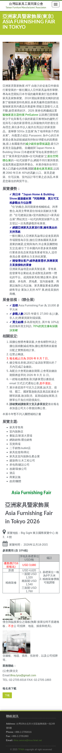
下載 (7, 695)
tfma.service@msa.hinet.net (28, 740)
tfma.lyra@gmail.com (23, 675)
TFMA (21, 749)
